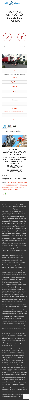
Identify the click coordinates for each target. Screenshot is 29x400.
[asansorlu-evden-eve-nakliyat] (9, 127)
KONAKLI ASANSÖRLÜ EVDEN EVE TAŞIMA (14, 24)
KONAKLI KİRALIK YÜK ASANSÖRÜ (10, 189)
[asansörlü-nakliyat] (14, 127)
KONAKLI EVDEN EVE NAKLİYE (9, 186)
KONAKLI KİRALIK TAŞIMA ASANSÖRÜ (15, 187)
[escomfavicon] (4, 127)
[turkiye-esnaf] (12, 3)
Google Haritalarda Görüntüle (14, 178)
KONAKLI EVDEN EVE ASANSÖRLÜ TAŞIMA (12, 184)
